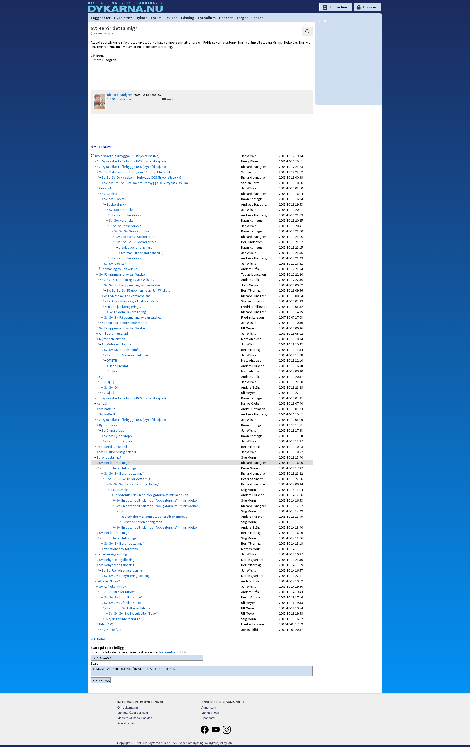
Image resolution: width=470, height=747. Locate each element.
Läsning (187, 17)
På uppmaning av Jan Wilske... (118, 269)
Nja (120, 511)
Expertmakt (119, 489)
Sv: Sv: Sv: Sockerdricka (131, 231)
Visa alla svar (103, 146)
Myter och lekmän (111, 339)
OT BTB (111, 360)
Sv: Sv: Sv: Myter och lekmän (127, 355)
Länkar (257, 17)
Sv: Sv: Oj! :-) (112, 387)
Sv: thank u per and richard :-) (141, 253)
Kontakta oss (126, 723)
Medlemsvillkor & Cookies (135, 718)
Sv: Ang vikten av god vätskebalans (132, 301)
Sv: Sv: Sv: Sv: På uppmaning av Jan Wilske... (138, 290)
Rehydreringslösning (111, 554)
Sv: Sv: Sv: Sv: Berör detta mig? (129, 479)
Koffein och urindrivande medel (124, 323)
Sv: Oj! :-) (107, 382)
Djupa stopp (107, 425)
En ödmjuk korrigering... (123, 306)
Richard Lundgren (120, 94)
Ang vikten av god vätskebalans (127, 296)
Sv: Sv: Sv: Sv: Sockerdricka (136, 236)
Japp (115, 371)
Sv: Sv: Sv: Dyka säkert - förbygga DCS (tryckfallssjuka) (141, 177)
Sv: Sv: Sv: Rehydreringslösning (126, 576)
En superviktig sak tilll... (113, 446)
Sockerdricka (116, 204)
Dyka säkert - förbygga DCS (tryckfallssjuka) (127, 156)
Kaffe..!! (101, 403)
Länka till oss (210, 712)
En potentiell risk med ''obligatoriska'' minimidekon (150, 495)
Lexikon (171, 17)
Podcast (226, 17)
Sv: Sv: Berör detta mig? (118, 468)
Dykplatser (123, 17)
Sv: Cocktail (109, 193)
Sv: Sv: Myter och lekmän (121, 349)
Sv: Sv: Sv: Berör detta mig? (123, 473)
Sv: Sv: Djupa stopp (117, 436)
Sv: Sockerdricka (121, 209)
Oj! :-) (102, 376)
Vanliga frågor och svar (133, 712)
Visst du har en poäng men (142, 522)
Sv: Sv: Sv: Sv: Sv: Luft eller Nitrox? (133, 613)
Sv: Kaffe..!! (106, 409)
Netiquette (167, 652)
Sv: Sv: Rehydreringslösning (121, 570)
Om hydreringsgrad (113, 333)
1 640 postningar (119, 99)
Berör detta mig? (108, 457)
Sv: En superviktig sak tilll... (118, 452)
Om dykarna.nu (128, 707)
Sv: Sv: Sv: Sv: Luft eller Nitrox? (128, 608)
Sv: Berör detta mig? (113, 462)
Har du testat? (118, 366)
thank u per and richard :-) (137, 247)
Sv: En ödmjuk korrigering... (128, 312)
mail (170, 99)
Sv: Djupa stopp (112, 430)
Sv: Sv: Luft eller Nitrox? (118, 592)
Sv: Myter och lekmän (117, 344)
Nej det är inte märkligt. (123, 619)
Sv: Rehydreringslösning (116, 559)
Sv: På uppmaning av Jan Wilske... (122, 274)
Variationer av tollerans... (121, 549)
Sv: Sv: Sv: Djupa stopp (123, 441)
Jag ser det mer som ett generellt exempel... (153, 516)
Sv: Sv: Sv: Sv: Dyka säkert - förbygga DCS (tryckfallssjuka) (146, 183)
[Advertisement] (202, 129)
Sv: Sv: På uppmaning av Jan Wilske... (128, 279)
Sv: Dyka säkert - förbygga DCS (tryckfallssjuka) (131, 161)
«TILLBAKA (98, 639)
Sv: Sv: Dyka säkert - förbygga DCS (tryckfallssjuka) (136, 172)
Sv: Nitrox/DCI (111, 629)
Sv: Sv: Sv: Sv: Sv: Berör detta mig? (133, 484)
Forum (156, 17)
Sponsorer (208, 718)
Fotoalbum (207, 17)
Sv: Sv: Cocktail (114, 199)
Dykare (141, 17)
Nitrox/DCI (106, 624)
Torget (242, 17)
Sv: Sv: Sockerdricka (126, 215)
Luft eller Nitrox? (108, 581)
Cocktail (104, 188)
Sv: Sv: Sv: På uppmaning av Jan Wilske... (132, 285)
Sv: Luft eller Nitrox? (113, 586)
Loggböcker (101, 17)
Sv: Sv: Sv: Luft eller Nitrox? (123, 597)
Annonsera (208, 707)
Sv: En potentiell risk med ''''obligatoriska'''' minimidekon (157, 500)
